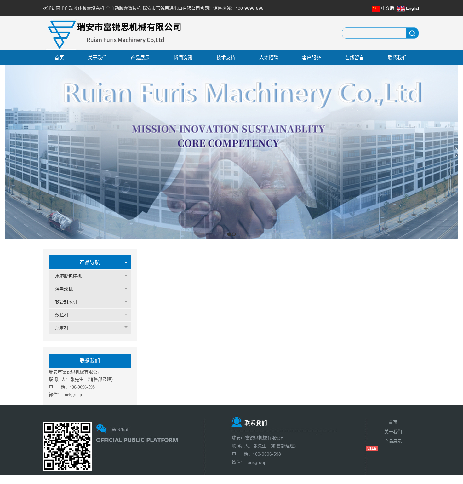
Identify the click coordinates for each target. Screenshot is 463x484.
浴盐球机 (64, 289)
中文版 (387, 8)
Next (456, 152)
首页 (393, 422)
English (413, 8)
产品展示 (393, 441)
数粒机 (61, 315)
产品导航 (90, 262)
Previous (5, 152)
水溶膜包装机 (68, 276)
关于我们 (393, 431)
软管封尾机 (66, 302)
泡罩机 (61, 328)
